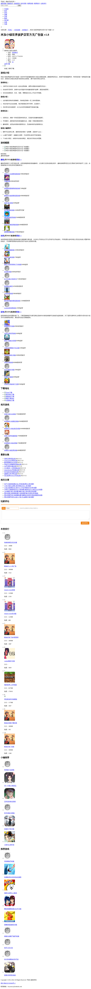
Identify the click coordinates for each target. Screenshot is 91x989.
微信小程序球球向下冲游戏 (12, 264)
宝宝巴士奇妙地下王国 (11, 384)
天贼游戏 (7, 181)
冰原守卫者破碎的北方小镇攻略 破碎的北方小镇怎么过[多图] (23, 489)
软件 (5, 11)
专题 (5, 24)
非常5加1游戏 (8, 203)
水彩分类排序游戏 (10, 333)
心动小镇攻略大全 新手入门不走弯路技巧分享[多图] (20, 487)
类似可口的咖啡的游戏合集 (12, 464)
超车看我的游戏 (9, 210)
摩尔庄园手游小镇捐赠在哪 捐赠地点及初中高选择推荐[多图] (23, 495)
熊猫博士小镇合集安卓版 (12, 428)
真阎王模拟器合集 (10, 458)
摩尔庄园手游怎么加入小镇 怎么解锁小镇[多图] (19, 497)
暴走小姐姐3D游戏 (10, 340)
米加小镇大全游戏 (10, 414)
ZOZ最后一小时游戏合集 (12, 468)
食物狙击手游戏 (9, 326)
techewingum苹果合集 (11, 460)
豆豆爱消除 (7, 271)
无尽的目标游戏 (9, 257)
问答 (5, 16)
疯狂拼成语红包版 (10, 355)
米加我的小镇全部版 (10, 443)
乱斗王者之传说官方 (10, 279)
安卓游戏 (17, 30)
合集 (5, 22)
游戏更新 (17, 3)
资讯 (5, 12)
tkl (13, 62)
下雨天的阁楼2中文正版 (11, 348)
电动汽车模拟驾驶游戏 (11, 224)
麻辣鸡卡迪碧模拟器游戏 (12, 195)
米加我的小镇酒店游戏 (11, 421)
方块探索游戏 (8, 293)
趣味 (2, 160)
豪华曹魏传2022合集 (10, 462)
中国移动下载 (10, 400)
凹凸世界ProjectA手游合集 (12, 475)
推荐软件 (37, 3)
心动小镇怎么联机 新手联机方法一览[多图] (17, 486)
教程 (5, 18)
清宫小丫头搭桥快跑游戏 (12, 174)
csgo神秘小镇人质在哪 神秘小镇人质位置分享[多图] (20, 491)
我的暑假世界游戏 (10, 217)
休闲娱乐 (25, 30)
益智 (2, 312)
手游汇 (10, 30)
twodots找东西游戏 (10, 308)
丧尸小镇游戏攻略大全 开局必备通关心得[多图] (19, 484)
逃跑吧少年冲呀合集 (10, 473)
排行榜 (6, 20)
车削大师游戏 (8, 362)
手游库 (6, 9)
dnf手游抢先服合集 (10, 466)
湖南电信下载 (10, 396)
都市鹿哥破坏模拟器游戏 (12, 300)
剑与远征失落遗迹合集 (11, 472)
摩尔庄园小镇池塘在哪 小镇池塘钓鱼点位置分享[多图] (21, 493)
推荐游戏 (30, 3)
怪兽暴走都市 (8, 286)
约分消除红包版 (9, 369)
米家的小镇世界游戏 (10, 450)
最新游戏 (3, 3)
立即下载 (7, 64)
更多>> (19, 160)
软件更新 (23, 3)
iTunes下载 (9, 392)
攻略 (5, 14)
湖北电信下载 (10, 394)
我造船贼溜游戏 (9, 250)
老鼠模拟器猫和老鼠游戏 (12, 188)
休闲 (2, 236)
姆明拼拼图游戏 (9, 232)
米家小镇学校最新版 (10, 436)
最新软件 (10, 3)
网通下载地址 (10, 398)
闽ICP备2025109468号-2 (8, 983)
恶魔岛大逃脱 (8, 377)
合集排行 (43, 3)
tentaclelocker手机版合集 (11, 470)
